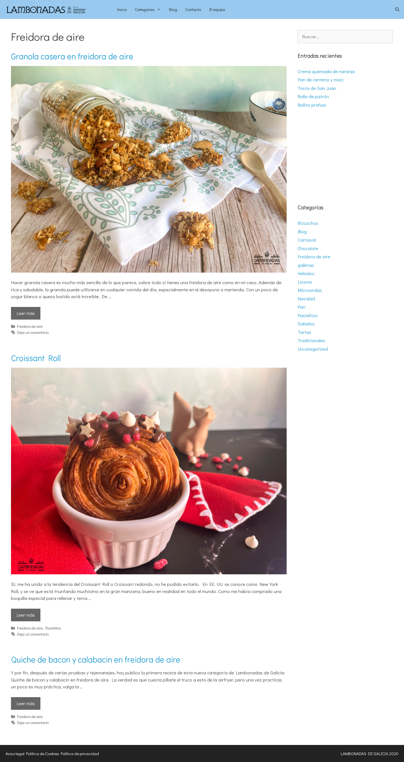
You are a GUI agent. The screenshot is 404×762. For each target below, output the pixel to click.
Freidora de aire (30, 326)
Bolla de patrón (313, 96)
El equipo (217, 9)
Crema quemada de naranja (326, 71)
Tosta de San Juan (317, 88)
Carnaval (307, 240)
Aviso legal (14, 753)
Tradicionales (311, 340)
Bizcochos (308, 223)
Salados (306, 323)
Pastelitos (53, 628)
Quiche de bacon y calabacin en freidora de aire (95, 659)
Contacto (193, 9)
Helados (306, 273)
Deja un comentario (33, 332)
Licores (305, 282)
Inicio (122, 9)
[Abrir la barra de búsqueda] (397, 9)
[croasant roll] (149, 572)
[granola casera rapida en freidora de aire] (149, 271)
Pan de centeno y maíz (321, 79)
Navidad (306, 298)
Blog (173, 9)
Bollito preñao (312, 105)
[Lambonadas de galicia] (56, 9)
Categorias (145, 9)
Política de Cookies (42, 753)
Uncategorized (313, 349)
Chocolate (308, 248)
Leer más (25, 313)
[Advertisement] (345, 156)
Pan (301, 307)
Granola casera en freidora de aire (72, 56)
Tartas (304, 332)
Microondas (310, 290)
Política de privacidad (80, 753)
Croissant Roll (36, 358)
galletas (306, 265)
